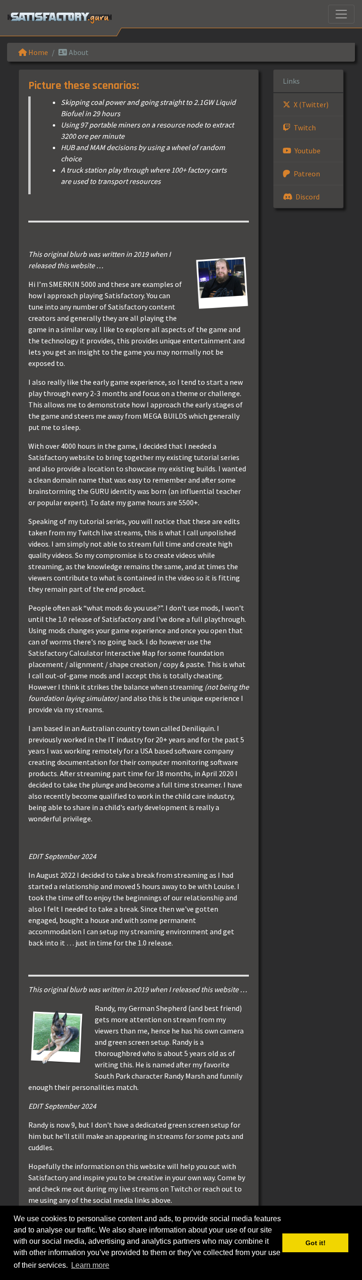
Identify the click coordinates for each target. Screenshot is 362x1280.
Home (37, 52)
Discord (307, 196)
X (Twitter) (310, 104)
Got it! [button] (315, 1243)
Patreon (306, 173)
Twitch (304, 127)
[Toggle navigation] (341, 14)
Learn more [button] (90, 1265)
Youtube (307, 150)
